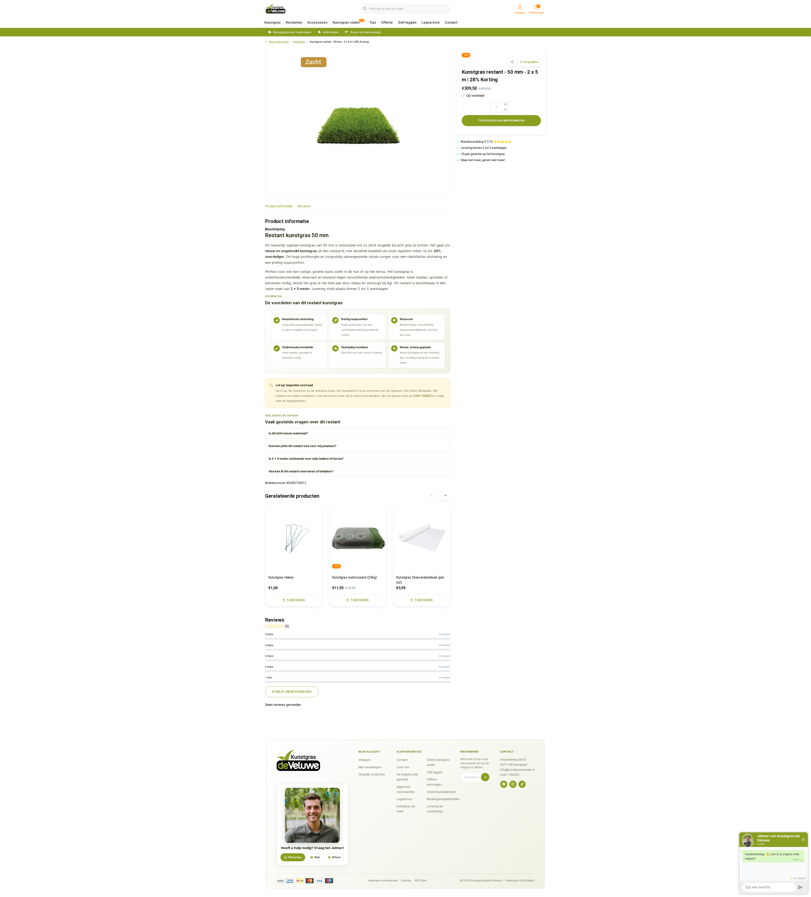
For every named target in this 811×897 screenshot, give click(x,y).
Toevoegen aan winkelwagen (501, 120)
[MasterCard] (310, 880)
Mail (317, 857)
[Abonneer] (485, 777)
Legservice (431, 22)
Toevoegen (296, 600)
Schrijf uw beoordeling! (292, 691)
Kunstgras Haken (281, 577)
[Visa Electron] (290, 880)
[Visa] (319, 880)
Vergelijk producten (371, 774)
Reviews (304, 206)
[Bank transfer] (280, 880)
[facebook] (503, 784)
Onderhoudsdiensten (441, 792)
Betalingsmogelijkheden (443, 799)
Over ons (403, 767)
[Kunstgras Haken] (293, 538)
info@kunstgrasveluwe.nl (517, 769)
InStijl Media (527, 880)
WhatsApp (295, 857)
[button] (512, 62)
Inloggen (364, 759)
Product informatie (279, 206)
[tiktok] (522, 784)
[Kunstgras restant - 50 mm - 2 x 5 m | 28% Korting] (357, 121)
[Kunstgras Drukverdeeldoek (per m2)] (421, 538)
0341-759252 (422, 395)
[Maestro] (329, 880)
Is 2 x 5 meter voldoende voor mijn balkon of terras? (306, 458)
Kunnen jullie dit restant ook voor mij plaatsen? (302, 446)
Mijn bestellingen (369, 767)
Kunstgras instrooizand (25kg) (354, 577)
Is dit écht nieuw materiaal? (288, 433)
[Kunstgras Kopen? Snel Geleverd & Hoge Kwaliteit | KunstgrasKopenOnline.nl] (275, 8)
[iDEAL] (300, 880)
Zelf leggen (407, 22)
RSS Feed (421, 880)
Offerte (387, 22)
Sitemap (406, 880)
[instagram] (513, 784)
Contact (451, 22)
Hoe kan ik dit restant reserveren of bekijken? (301, 471)
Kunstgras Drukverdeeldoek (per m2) (420, 579)
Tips (372, 22)
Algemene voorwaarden (382, 880)
